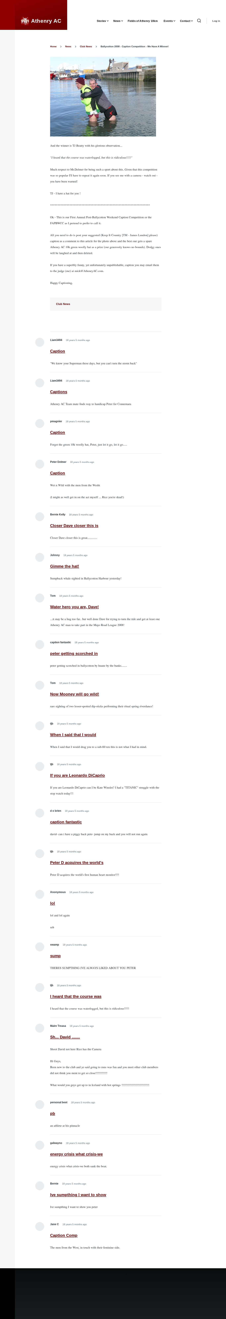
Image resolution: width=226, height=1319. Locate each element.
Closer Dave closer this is (74, 525)
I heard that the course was (75, 996)
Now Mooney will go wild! (74, 694)
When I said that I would (73, 734)
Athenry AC (46, 21)
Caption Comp (63, 1235)
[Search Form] (199, 21)
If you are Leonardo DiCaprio (77, 775)
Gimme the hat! (64, 566)
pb (52, 1113)
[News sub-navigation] (124, 21)
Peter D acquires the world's (76, 862)
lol (52, 903)
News (68, 46)
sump (55, 956)
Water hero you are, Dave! (74, 607)
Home (53, 46)
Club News (86, 46)
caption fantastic (66, 822)
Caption (57, 351)
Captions (58, 392)
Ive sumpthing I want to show (78, 1194)
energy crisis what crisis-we (76, 1154)
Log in (216, 21)
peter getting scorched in (74, 653)
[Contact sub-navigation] (194, 21)
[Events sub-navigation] (176, 21)
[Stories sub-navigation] (109, 21)
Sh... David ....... (65, 1037)
